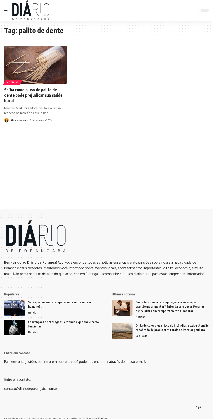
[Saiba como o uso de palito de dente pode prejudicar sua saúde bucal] (35, 65)
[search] (194, 10)
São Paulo (141, 335)
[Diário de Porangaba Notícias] (30, 10)
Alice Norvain (18, 120)
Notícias (13, 82)
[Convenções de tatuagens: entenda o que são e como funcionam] (14, 327)
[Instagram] (206, 407)
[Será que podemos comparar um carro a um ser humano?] (14, 308)
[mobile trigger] (7, 10)
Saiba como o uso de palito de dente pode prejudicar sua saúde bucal (33, 95)
